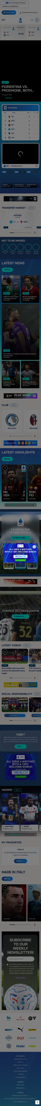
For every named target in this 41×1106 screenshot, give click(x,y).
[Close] (34, 546)
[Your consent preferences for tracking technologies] (37, 1102)
